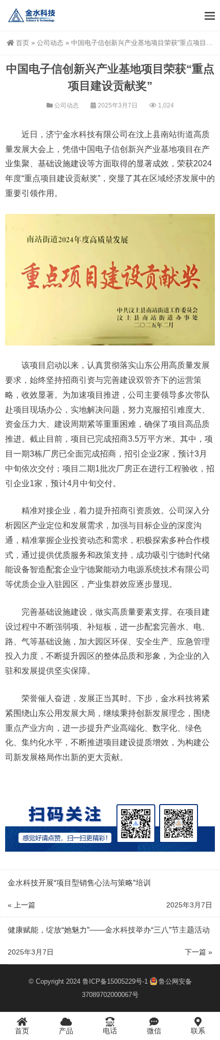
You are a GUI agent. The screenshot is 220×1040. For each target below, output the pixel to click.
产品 (66, 1031)
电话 (110, 1031)
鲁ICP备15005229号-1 (115, 981)
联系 (198, 1031)
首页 (22, 43)
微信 (154, 1031)
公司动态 (50, 43)
